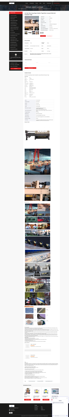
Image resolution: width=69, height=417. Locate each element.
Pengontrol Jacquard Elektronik (14, 27)
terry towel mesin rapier (32, 381)
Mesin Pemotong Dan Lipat (13, 45)
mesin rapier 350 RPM (40, 381)
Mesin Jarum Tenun (13, 47)
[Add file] (53, 416)
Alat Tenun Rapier (12, 32)
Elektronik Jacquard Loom (24, 8)
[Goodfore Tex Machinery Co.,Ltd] (11, 3)
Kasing (42, 407)
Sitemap (42, 408)
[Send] (67, 416)
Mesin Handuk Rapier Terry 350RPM (45, 396)
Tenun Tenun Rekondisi (13, 25)
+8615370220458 (17, 64)
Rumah (19, 8)
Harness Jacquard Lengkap (13, 20)
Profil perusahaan (36, 406)
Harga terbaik (28, 399)
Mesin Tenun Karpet (13, 37)
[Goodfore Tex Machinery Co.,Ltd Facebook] (54, 1)
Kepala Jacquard (12, 18)
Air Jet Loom (12, 30)
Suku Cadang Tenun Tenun (13, 35)
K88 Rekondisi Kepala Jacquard (27, 396)
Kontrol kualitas (36, 408)
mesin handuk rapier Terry (49, 381)
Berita (41, 406)
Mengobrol (15, 68)
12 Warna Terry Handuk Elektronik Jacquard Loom (36, 397)
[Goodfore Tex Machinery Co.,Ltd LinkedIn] (55, 1)
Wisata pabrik (35, 407)
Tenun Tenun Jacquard (13, 15)
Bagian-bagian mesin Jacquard (14, 40)
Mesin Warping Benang (13, 42)
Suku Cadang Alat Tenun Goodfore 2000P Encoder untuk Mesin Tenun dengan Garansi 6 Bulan (55, 397)
